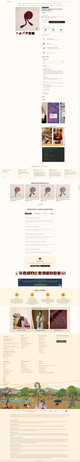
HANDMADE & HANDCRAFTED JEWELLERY (18, 456)
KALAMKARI (12, 429)
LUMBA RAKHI (13, 422)
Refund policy (23, 410)
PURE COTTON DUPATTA (41, 450)
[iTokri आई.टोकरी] (9, 1)
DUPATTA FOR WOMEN (14, 450)
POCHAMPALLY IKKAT (29, 430)
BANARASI (36, 430)
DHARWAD (40, 429)
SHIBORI (64, 429)
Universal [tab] (28, 213)
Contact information (30, 411)
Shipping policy (43, 410)
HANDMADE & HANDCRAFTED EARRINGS (35, 456)
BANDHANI (21, 429)
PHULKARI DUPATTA (32, 450)
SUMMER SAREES (21, 426)
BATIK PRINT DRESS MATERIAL (44, 440)
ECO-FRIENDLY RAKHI (45, 421)
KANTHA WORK (13, 430)
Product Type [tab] (37, 213)
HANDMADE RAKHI (13, 421)
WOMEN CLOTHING (38, 3)
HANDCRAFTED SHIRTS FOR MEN (49, 455)
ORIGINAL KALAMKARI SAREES (56, 445)
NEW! (20, 3)
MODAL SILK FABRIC (60, 434)
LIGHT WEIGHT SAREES (29, 426)
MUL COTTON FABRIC (48, 433)
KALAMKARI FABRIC (31, 434)
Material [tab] (52, 213)
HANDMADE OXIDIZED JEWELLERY (50, 456)
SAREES (51, 3)
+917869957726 (47, 365)
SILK (24, 430)
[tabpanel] (53, 113)
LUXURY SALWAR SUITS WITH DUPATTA (17, 454)
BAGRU (18, 430)
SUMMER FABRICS (13, 426)
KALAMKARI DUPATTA (51, 450)
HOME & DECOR (21, 5)
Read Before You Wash (40, 284)
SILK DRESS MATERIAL (55, 441)
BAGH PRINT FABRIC (30, 433)
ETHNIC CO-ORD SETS (53, 454)
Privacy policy (29, 410)
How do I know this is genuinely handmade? (35, 241)
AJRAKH (16, 429)
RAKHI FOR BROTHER (37, 422)
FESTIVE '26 (52, 5)
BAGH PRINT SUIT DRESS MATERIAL (43, 439)
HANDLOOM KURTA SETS (30, 454)
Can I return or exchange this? (32, 226)
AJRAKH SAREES (24, 445)
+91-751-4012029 (51, 156)
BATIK (61, 429)
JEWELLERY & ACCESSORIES (30, 5)
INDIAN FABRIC (13, 433)
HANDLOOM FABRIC (17, 434)
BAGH (21, 430)
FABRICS (24, 3)
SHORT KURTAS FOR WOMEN (59, 426)
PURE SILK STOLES (19, 451)
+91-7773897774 (46, 156)
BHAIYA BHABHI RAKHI (20, 422)
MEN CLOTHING (46, 3)
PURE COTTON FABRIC (38, 433)
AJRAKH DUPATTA (59, 450)
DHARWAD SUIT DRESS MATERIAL (30, 440)
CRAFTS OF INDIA (58, 5)
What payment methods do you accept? (34, 234)
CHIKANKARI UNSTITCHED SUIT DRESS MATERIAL (19, 441)
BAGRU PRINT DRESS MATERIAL (57, 439)
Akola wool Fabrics (22, 330)
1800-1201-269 (41, 367)
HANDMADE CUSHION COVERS (36, 455)
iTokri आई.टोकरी (17, 410)
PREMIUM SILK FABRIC (50, 434)
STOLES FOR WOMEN (24, 450)
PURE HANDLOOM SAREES (15, 445)
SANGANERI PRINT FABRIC (41, 434)
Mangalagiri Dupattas (40, 330)
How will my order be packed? (32, 249)
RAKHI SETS (59, 421)
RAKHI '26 (47, 5)
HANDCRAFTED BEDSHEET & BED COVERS (21, 455)
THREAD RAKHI (53, 421)
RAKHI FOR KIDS (65, 421)
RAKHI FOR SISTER (29, 422)
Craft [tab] (45, 213)
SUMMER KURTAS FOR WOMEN (47, 426)
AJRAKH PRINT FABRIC (20, 433)
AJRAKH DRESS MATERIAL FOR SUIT (29, 439)
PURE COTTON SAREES (45, 445)
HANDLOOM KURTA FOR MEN (62, 455)
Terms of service (36, 410)
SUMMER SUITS (37, 426)
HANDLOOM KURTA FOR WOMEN (42, 454)
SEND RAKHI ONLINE (22, 421)
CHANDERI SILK (51, 429)
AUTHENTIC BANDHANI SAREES (34, 445)
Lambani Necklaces (58, 330)
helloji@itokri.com (51, 373)
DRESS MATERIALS (30, 3)
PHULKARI (45, 429)
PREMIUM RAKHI (37, 421)
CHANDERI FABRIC (56, 433)
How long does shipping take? (32, 217)
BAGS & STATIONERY (41, 5)
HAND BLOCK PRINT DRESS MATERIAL (57, 440)
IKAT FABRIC (24, 434)
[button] (72, 1)
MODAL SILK (57, 429)
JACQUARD (26, 429)
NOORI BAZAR (47, 34)
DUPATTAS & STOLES (57, 3)
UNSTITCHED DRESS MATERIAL (16, 439)
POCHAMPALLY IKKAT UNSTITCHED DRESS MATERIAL (40, 441)
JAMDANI (36, 429)
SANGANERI (31, 429)
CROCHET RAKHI (30, 421)
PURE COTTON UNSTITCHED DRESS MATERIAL (28, 442)
